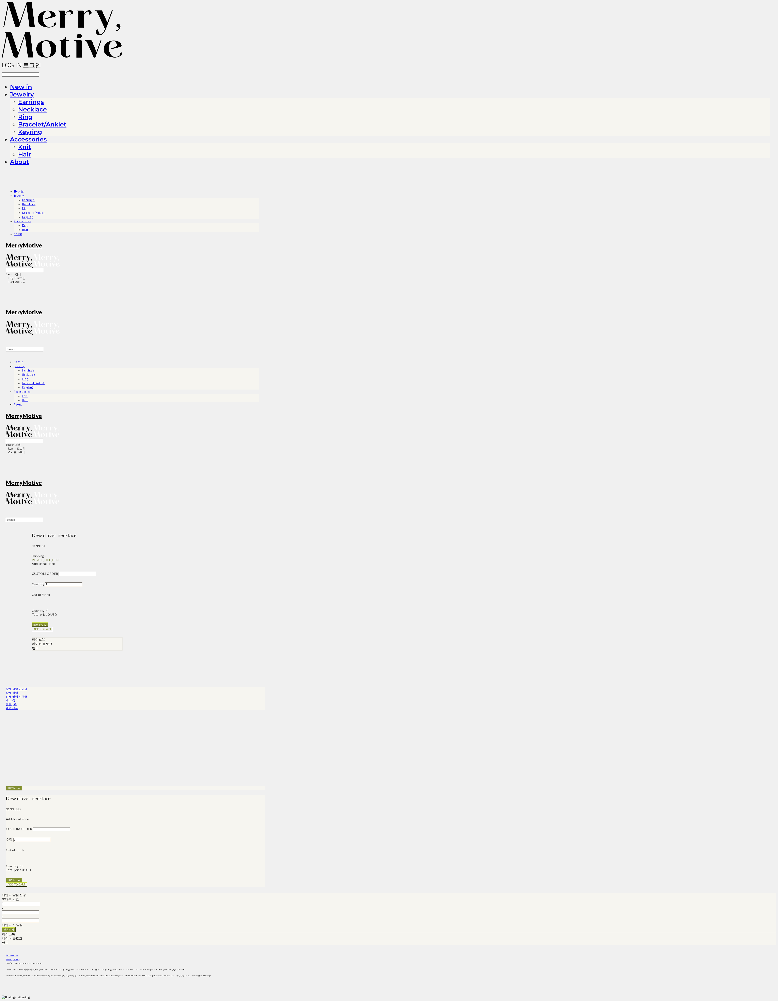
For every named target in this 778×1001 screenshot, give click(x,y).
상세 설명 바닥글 (16, 696)
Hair (24, 154)
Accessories (28, 139)
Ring (25, 117)
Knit (24, 147)
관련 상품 (12, 708)
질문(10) (11, 704)
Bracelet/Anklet (42, 124)
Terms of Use (12, 955)
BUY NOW (13, 788)
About (19, 162)
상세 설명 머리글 (16, 689)
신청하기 (8, 929)
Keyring (30, 132)
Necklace (32, 109)
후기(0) (10, 700)
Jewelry (22, 94)
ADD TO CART (16, 884)
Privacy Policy (12, 959)
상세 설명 (12, 692)
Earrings (31, 102)
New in (21, 87)
